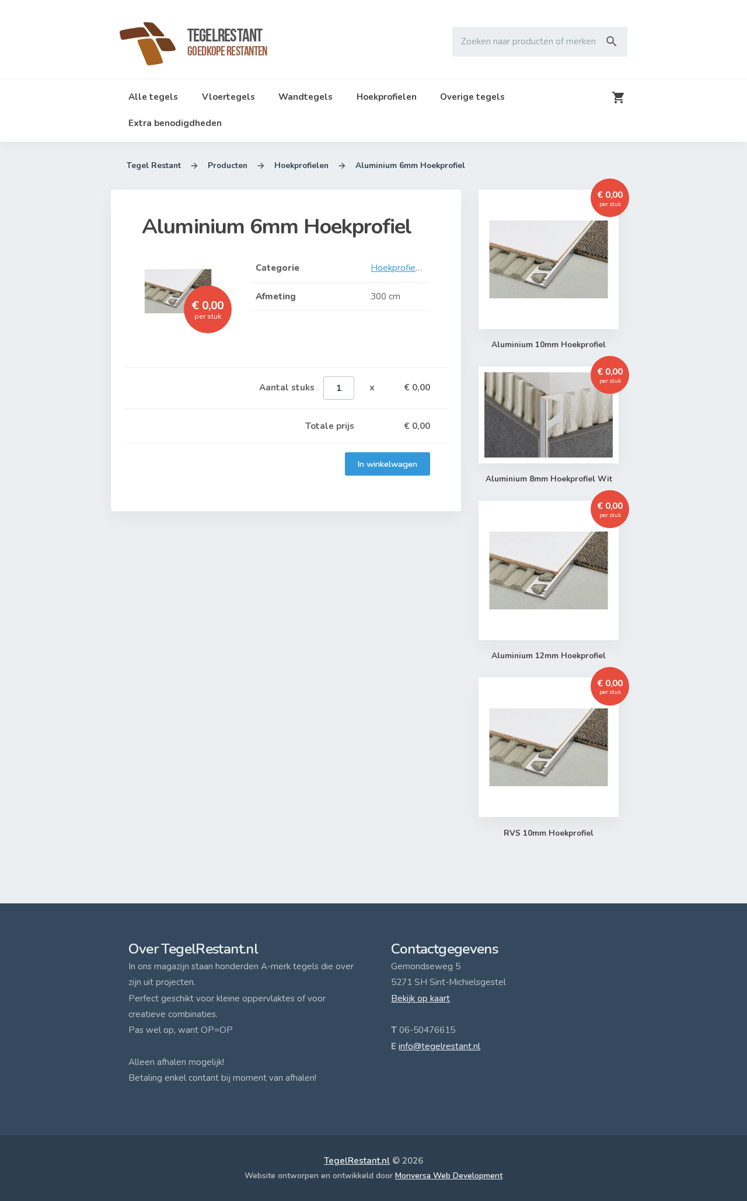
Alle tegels (153, 97)
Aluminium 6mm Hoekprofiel (410, 165)
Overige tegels (472, 97)
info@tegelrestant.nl (439, 1046)
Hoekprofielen (387, 97)
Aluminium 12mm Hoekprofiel (548, 655)
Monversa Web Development (448, 1175)
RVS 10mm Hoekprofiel (549, 833)
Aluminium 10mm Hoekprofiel (548, 344)
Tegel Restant (154, 165)
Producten (227, 165)
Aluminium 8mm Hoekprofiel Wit (549, 478)
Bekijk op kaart (420, 998)
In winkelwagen (387, 464)
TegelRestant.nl (357, 1161)
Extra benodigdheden (175, 123)
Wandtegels (305, 97)
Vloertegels (228, 97)
